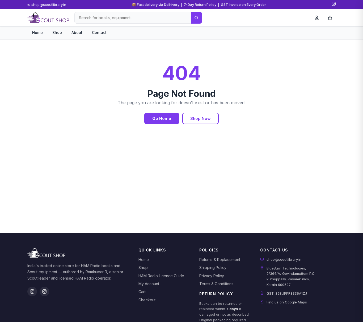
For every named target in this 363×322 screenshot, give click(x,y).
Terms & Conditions (216, 283)
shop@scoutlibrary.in (284, 259)
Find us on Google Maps (287, 302)
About (76, 32)
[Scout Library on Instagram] (32, 291)
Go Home (161, 118)
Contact (99, 32)
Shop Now (200, 118)
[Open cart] (330, 17)
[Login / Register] (316, 17)
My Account (148, 283)
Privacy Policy (211, 275)
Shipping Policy (212, 267)
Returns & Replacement (219, 259)
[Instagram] (334, 4)
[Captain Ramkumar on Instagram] (44, 291)
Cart (142, 291)
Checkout (146, 300)
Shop (57, 32)
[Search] (196, 18)
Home (37, 32)
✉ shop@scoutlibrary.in (46, 4)
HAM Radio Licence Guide (161, 275)
